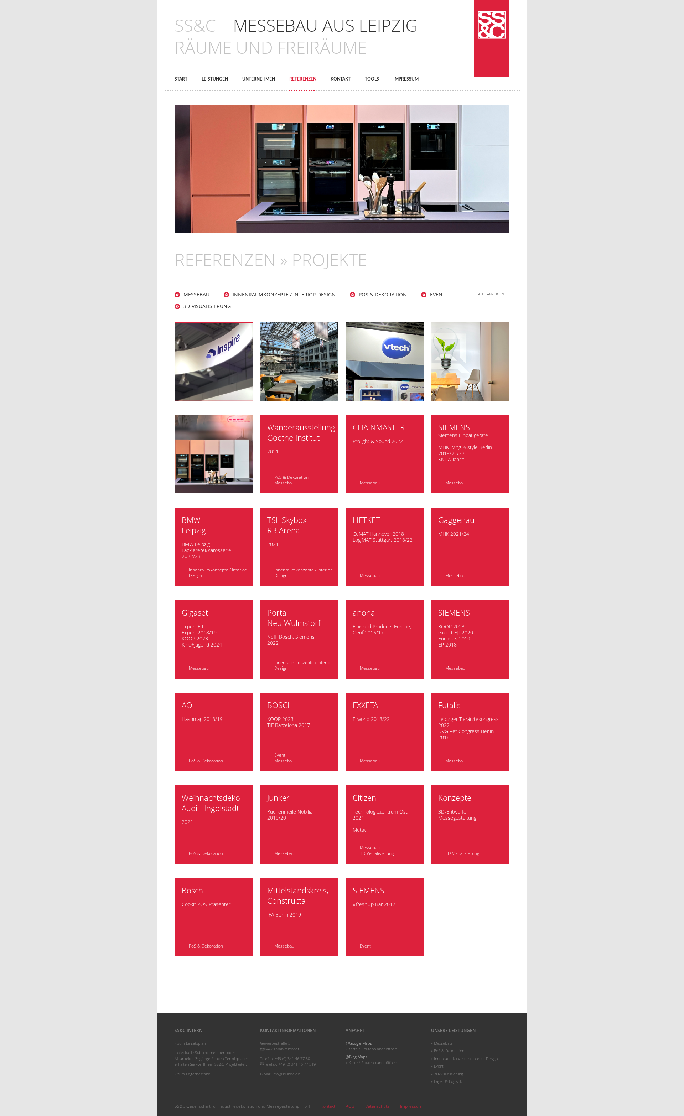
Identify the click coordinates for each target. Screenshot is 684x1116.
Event (437, 294)
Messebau (196, 294)
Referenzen (302, 79)
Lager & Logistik (448, 1081)
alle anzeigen (491, 294)
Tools (372, 79)
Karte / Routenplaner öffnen (372, 1049)
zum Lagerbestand (194, 1073)
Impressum (406, 79)
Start (181, 79)
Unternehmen (258, 79)
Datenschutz (377, 1106)
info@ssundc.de (286, 1073)
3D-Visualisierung (207, 306)
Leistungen (215, 79)
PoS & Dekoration (383, 294)
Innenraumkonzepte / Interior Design (284, 294)
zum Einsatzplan (191, 1043)
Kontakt (341, 79)
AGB (350, 1106)
